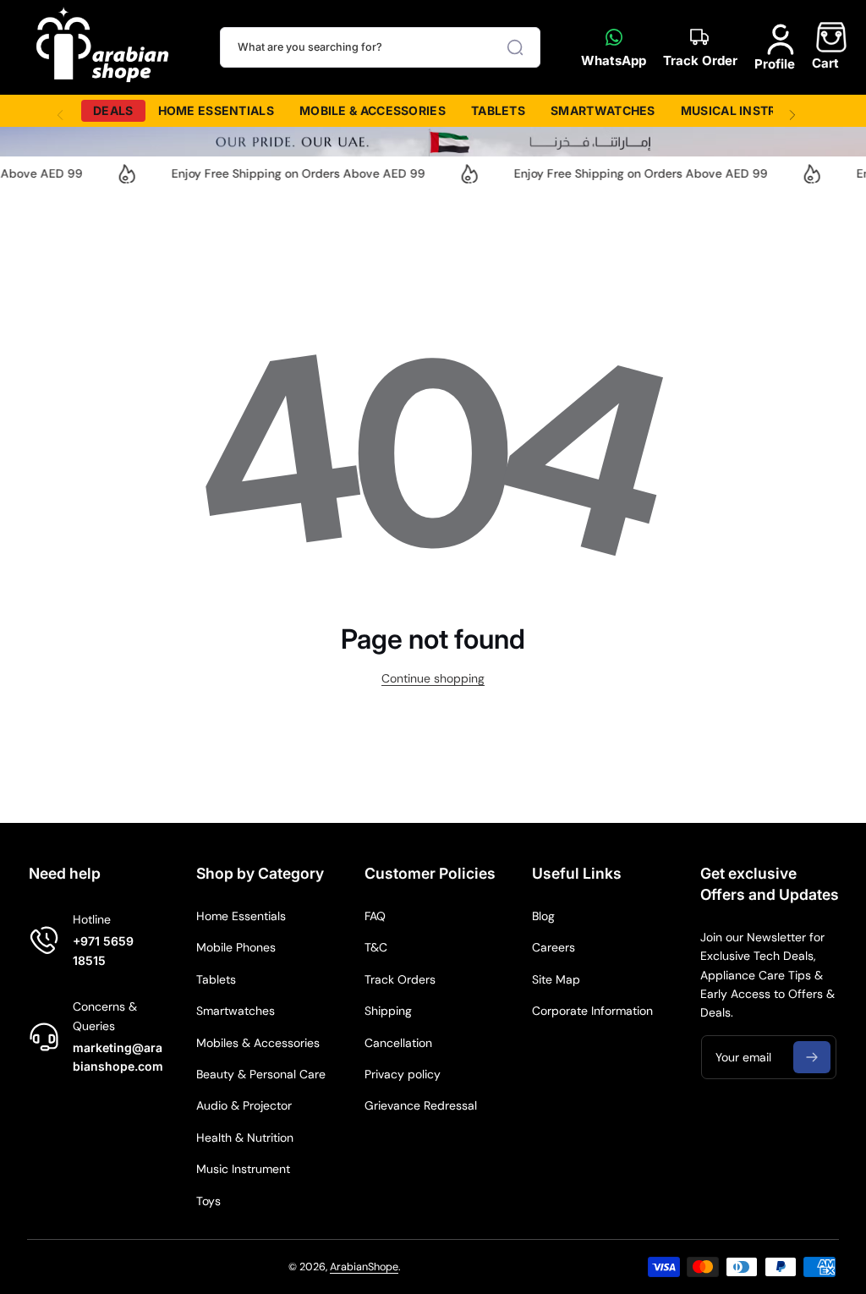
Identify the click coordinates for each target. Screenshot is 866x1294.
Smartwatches (235, 1010)
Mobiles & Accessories (258, 1042)
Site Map (556, 979)
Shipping (388, 1010)
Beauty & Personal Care (261, 1074)
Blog (543, 916)
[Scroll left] (60, 110)
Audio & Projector (244, 1105)
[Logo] (103, 47)
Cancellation (398, 1042)
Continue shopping (433, 678)
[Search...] (515, 47)
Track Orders (400, 979)
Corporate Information (592, 1010)
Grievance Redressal (420, 1105)
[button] (825, 46)
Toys (208, 1201)
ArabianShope (364, 1267)
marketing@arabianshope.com (118, 1056)
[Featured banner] (433, 141)
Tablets (216, 979)
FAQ (375, 916)
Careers (553, 947)
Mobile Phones (236, 947)
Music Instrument (243, 1168)
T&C (375, 947)
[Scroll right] (792, 110)
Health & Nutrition (244, 1137)
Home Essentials (241, 916)
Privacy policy (402, 1074)
